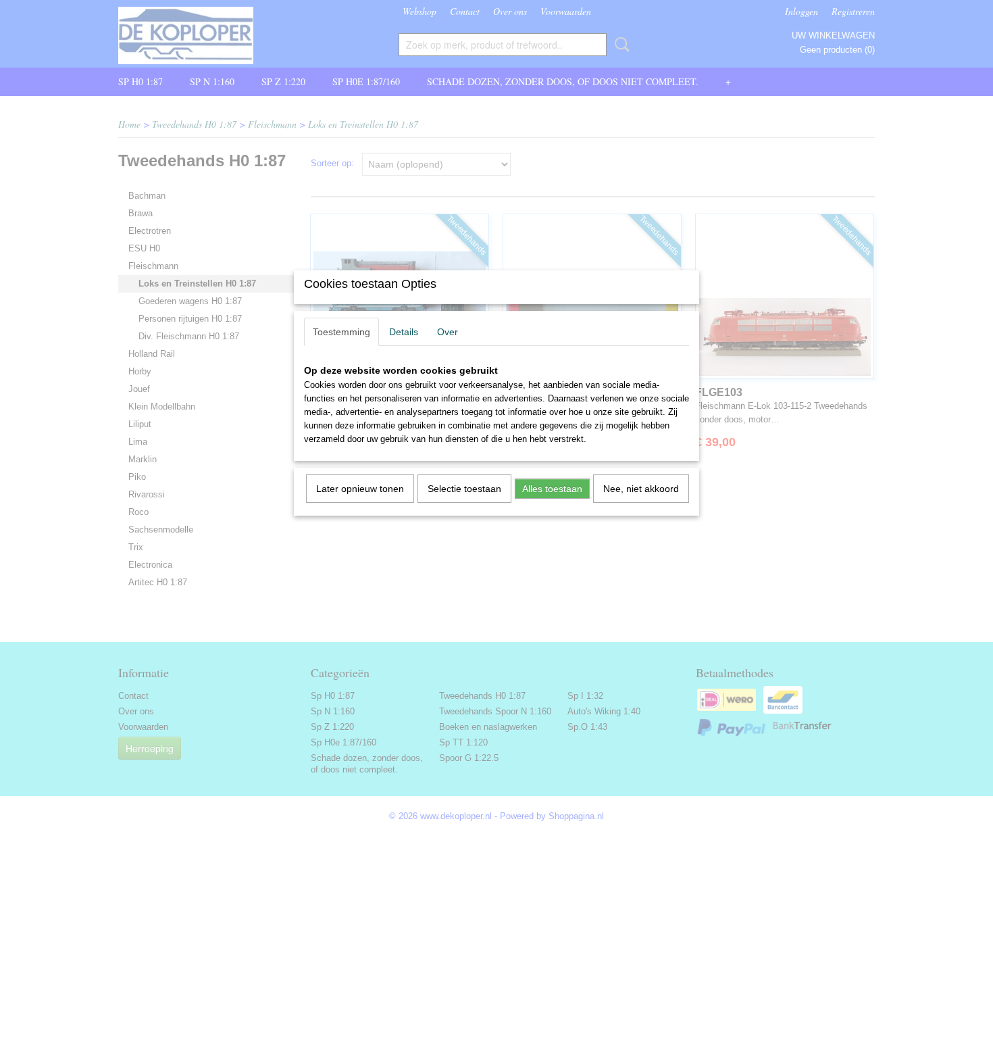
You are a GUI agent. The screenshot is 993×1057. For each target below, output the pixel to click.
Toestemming (341, 331)
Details (403, 331)
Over (447, 331)
